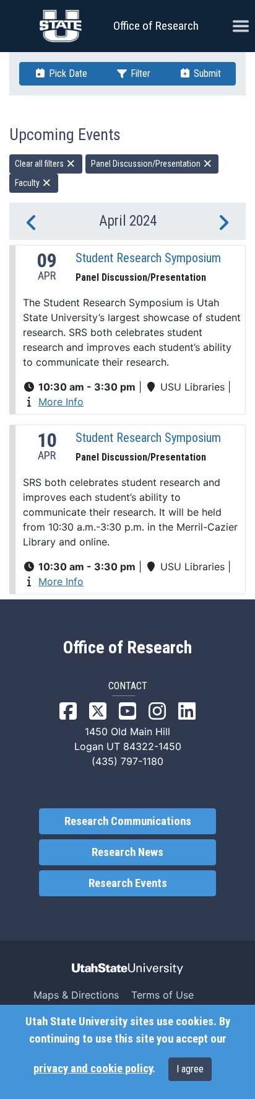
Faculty (28, 183)
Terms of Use (162, 995)
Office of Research (156, 26)
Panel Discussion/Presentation (146, 164)
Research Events (128, 883)
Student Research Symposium (148, 257)
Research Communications (127, 821)
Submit (206, 73)
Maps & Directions (76, 995)
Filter (139, 73)
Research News (127, 852)
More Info (61, 401)
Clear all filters (40, 164)
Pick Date (66, 73)
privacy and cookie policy (92, 1068)
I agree (190, 1069)
